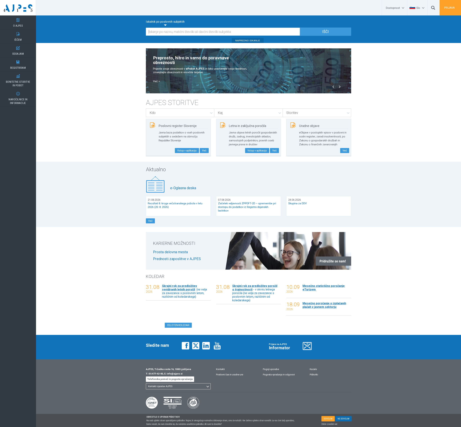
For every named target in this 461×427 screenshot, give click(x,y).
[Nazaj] (333, 87)
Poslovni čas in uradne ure (229, 374)
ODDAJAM (18, 50)
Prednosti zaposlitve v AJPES (177, 259)
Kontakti (220, 369)
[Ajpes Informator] (307, 345)
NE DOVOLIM (343, 418)
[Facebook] (185, 345)
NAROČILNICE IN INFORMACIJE (18, 98)
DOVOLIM (328, 418)
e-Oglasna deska (183, 188)
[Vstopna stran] (18, 7)
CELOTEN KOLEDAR (178, 325)
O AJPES (18, 22)
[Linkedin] (206, 345)
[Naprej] (339, 87)
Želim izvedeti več (329, 424)
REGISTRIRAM (18, 64)
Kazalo (313, 369)
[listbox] (180, 112)
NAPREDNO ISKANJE (247, 40)
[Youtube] (217, 345)
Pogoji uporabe (271, 369)
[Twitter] (195, 345)
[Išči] (433, 8)
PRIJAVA (449, 7)
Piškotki (314, 374)
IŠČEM (18, 36)
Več (204, 150)
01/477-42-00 (156, 373)
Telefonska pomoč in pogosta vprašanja (170, 379)
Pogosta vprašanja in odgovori (279, 374)
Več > (156, 81)
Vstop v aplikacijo (187, 150)
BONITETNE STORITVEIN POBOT (18, 80)
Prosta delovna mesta (170, 252)
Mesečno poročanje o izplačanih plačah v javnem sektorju (324, 305)
